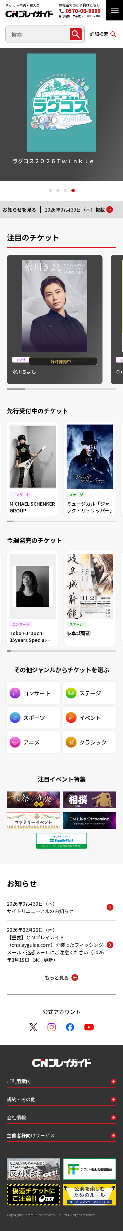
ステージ (90, 693)
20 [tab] (80, 651)
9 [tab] (58, 522)
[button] (114, 10)
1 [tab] (50, 190)
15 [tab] (95, 522)
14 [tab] (89, 522)
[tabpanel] (54, 319)
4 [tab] (72, 190)
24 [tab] (95, 651)
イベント (90, 717)
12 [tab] (77, 522)
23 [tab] (92, 651)
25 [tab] (99, 651)
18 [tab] (113, 522)
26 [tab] (103, 651)
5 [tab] (89, 390)
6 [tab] (107, 390)
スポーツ (34, 717)
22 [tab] (88, 651)
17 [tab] (107, 522)
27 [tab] (107, 651)
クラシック (93, 742)
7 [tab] (46, 522)
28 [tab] (110, 651)
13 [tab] (83, 522)
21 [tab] (84, 651)
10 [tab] (65, 522)
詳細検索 (99, 34)
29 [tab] (114, 651)
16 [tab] (101, 522)
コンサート (37, 693)
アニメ (31, 742)
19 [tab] (77, 651)
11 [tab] (71, 522)
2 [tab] (57, 190)
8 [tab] (52, 522)
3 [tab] (65, 190)
